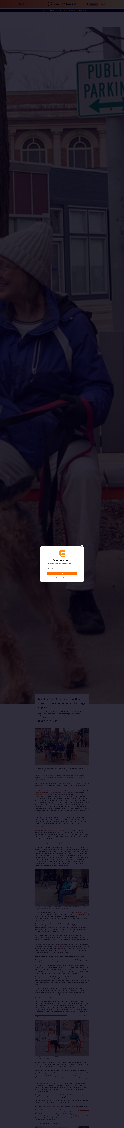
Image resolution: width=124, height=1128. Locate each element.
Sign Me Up (62, 573)
